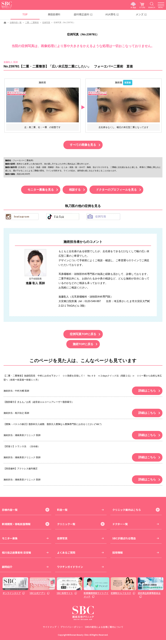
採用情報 (117, 552)
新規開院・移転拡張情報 (16, 524)
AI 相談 (133, 7)
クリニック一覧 (66, 524)
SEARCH (151, 7)
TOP (24, 14)
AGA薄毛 (110, 14)
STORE (142, 7)
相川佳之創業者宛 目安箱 (16, 552)
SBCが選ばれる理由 (124, 538)
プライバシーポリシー (71, 626)
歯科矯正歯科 (81, 14)
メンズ (139, 14)
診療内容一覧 (16, 22)
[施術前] (42, 104)
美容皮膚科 (54, 14)
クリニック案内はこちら (126, 510)
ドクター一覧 (120, 524)
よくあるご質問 (66, 552)
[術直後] (123, 104)
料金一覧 (62, 510)
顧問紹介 (7, 567)
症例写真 (46, 22)
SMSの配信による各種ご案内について (104, 626)
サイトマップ (49, 626)
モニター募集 (10, 538)
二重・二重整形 (32, 22)
